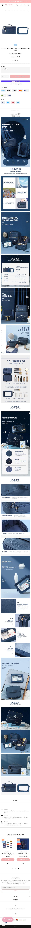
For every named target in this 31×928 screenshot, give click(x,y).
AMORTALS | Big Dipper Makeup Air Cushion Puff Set (8, 854)
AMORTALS (8, 10)
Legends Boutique (9, 4)
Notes (3, 66)
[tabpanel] (7, 853)
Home (4, 10)
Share (2, 100)
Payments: (4, 88)
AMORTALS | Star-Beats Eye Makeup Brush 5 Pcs (23, 854)
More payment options (15, 84)
